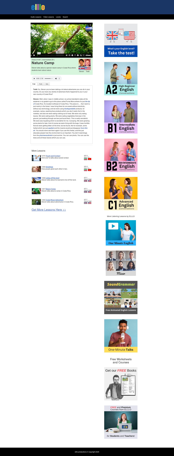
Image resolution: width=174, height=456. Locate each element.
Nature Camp (51, 189)
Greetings (49, 167)
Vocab (40, 84)
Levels (58, 17)
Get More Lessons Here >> (49, 209)
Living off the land (52, 178)
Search (65, 17)
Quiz (47, 84)
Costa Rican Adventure (54, 200)
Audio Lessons (36, 17)
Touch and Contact (53, 156)
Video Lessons (48, 17)
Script (33, 84)
